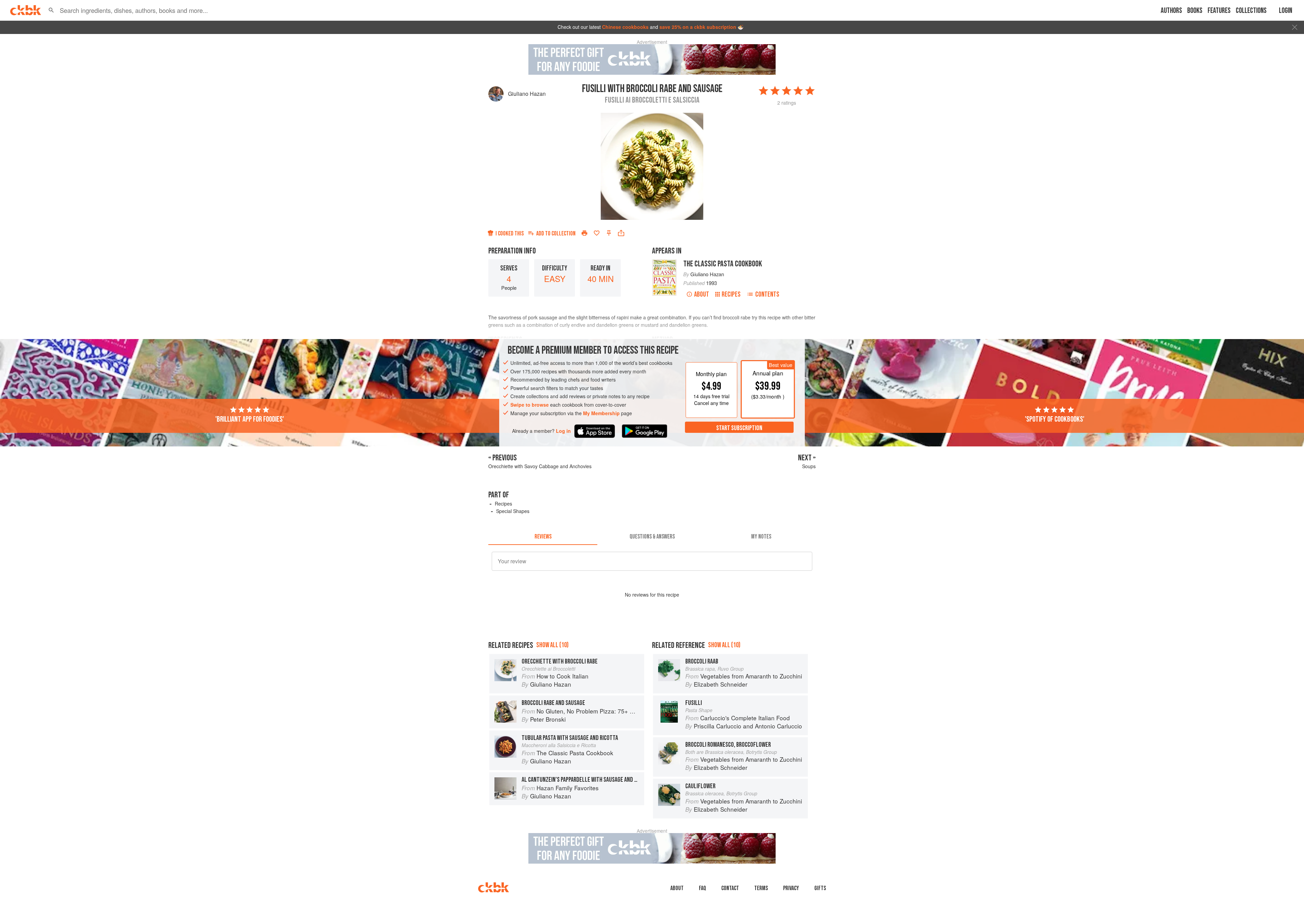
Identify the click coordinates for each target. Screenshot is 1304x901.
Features (1219, 10)
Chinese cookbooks (625, 26)
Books (1194, 10)
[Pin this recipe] (609, 233)
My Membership (601, 413)
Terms (761, 888)
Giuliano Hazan (527, 94)
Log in (563, 431)
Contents (767, 294)
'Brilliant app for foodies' (249, 419)
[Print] (584, 233)
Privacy (791, 888)
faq (702, 888)
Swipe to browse (529, 404)
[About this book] (664, 262)
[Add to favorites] (597, 233)
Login (1285, 10)
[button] (51, 10)
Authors (1171, 10)
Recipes (731, 294)
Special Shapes (512, 511)
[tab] (542, 537)
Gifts (820, 888)
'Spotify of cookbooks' (1054, 419)
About (701, 294)
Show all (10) (552, 645)
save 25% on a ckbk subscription (697, 26)
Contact (730, 888)
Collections (1251, 10)
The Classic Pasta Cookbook (722, 264)
